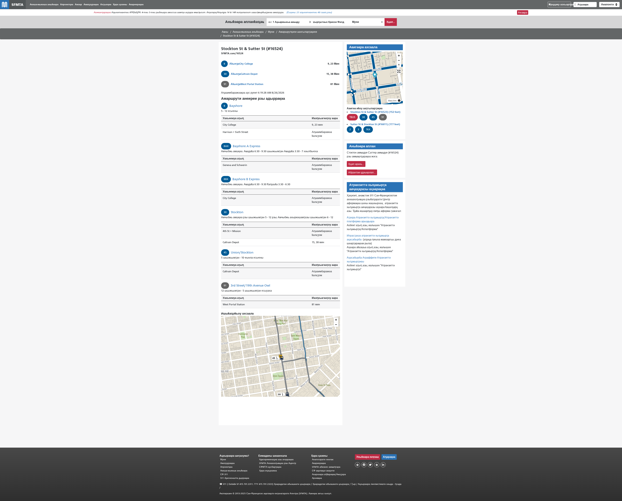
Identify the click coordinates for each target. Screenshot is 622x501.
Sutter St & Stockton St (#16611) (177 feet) (375, 124)
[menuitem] (44, 4)
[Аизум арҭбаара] (399, 55)
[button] (609, 4)
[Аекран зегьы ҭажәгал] (399, 71)
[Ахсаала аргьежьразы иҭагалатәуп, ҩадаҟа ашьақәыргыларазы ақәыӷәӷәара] (399, 65)
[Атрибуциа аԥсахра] (399, 100)
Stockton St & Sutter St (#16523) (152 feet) (375, 111)
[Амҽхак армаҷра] (399, 60)
